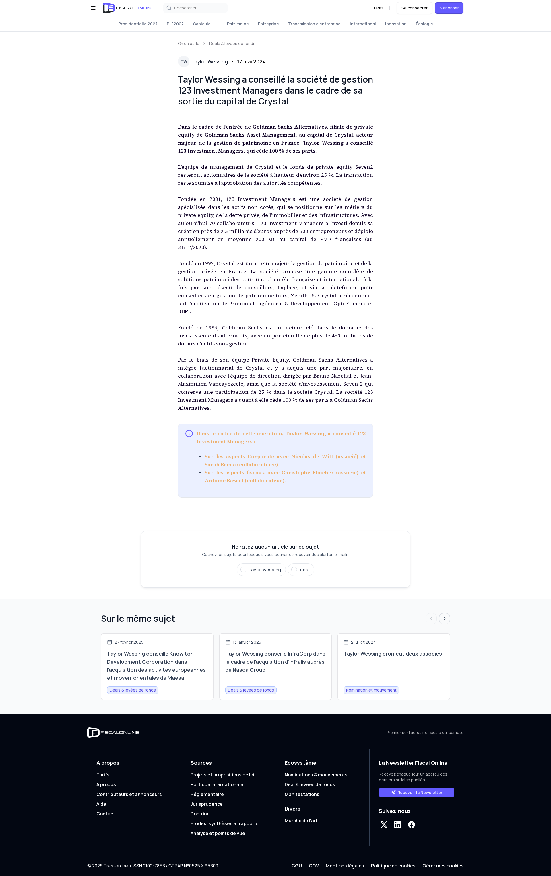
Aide (101, 804)
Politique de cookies (393, 866)
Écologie (424, 23)
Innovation (396, 23)
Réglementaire (207, 794)
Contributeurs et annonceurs (129, 794)
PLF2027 (175, 23)
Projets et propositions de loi (222, 775)
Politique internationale (217, 784)
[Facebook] (411, 824)
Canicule (202, 23)
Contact (105, 814)
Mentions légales (345, 866)
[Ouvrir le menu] (93, 8)
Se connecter (414, 8)
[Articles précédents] (431, 618)
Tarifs (378, 8)
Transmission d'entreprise (314, 23)
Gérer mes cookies (443, 866)
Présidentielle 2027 (138, 23)
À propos (106, 784)
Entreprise (268, 23)
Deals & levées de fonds (232, 43)
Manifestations (302, 794)
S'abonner (449, 8)
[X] (384, 824)
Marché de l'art (301, 820)
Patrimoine (238, 23)
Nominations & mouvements (316, 775)
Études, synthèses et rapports (225, 823)
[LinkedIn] (398, 824)
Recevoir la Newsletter (420, 792)
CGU (297, 866)
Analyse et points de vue (218, 833)
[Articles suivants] (444, 618)
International (363, 23)
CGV (314, 866)
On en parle (188, 43)
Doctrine (200, 814)
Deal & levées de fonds (310, 784)
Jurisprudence (207, 804)
